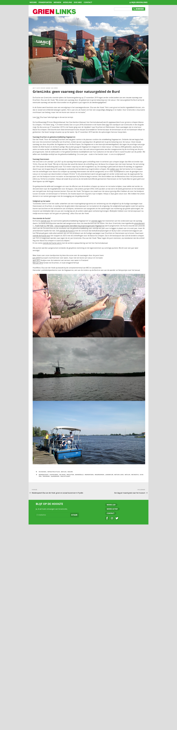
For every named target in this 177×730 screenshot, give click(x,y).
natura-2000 (119, 474)
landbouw (109, 474)
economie (42, 471)
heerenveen (89, 474)
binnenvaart (44, 474)
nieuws (33, 2)
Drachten (70, 474)
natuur (127, 474)
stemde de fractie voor (41, 235)
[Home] (54, 11)
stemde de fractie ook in (52, 243)
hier (38, 117)
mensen (57, 2)
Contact (110, 513)
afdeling (67, 2)
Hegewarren (99, 474)
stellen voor (114, 169)
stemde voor (45, 221)
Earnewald (79, 474)
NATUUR (64, 471)
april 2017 (36, 260)
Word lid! (111, 505)
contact (88, 2)
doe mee (78, 2)
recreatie (135, 474)
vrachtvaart (65, 476)
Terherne (46, 476)
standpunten (45, 2)
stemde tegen (96, 221)
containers (54, 474)
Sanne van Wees (52, 88)
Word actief (112, 509)
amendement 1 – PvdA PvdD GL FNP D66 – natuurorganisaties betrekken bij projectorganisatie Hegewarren (89, 224)
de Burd (62, 474)
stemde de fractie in (67, 231)
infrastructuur (53, 471)
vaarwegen (55, 476)
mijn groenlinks (139, 2)
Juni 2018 (36, 258)
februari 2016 (38, 263)
